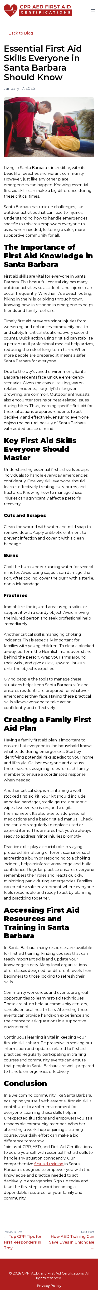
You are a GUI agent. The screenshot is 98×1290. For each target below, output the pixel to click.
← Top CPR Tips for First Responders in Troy (22, 1242)
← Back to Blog (18, 33)
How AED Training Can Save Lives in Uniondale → (71, 1242)
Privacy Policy (49, 1286)
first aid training (49, 1164)
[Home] (36, 10)
